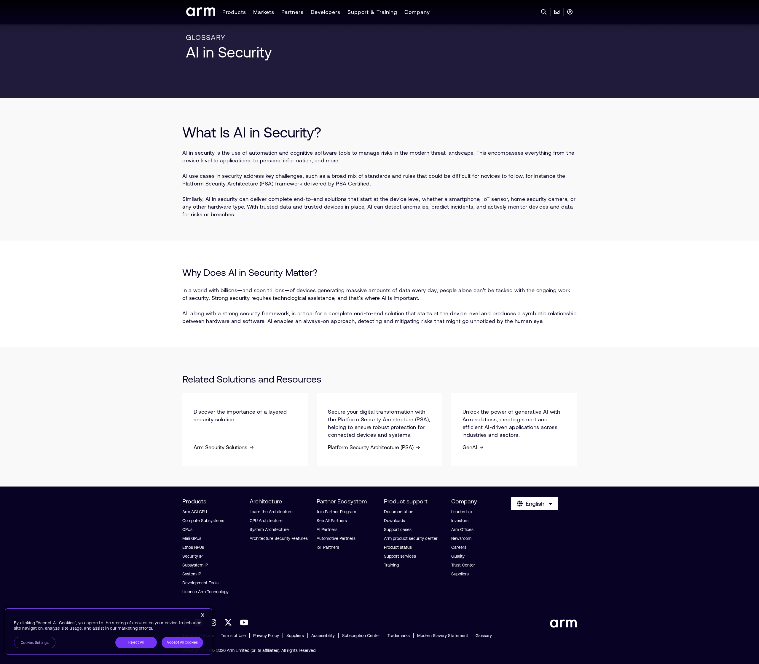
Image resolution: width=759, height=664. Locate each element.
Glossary (484, 635)
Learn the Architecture (271, 511)
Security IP (192, 556)
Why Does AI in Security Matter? (250, 272)
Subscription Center (361, 635)
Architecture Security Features (279, 538)
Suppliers (460, 574)
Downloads (394, 520)
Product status (398, 547)
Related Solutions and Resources (253, 379)
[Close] (202, 615)
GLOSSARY (206, 37)
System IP (191, 574)
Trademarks (399, 635)
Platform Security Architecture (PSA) (371, 447)
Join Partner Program (336, 511)
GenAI (470, 447)
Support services (400, 556)
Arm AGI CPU (194, 511)
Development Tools (200, 582)
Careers (458, 547)
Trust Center (463, 565)
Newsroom (461, 538)
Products (234, 12)
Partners (292, 12)
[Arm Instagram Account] (213, 622)
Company (417, 12)
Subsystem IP (195, 565)
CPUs (187, 529)
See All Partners (332, 520)
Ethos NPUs (193, 547)
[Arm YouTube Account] (244, 622)
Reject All (135, 642)
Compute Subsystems (203, 520)
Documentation (398, 511)
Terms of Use (233, 635)
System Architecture (269, 529)
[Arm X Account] (228, 622)
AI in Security (229, 52)
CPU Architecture (266, 520)
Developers (325, 12)
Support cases (398, 529)
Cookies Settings (35, 643)
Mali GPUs (191, 538)
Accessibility (323, 635)
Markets (263, 12)
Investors (459, 520)
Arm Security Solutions (220, 447)
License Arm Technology (205, 591)
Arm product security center (411, 538)
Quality (458, 556)
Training (391, 565)
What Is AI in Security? (251, 132)
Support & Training (372, 12)
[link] (200, 14)
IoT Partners (328, 547)
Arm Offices (462, 529)
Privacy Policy (266, 635)
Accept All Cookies (182, 642)
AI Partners (327, 529)
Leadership (461, 511)
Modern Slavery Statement (442, 635)
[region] (108, 631)
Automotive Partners (336, 538)
